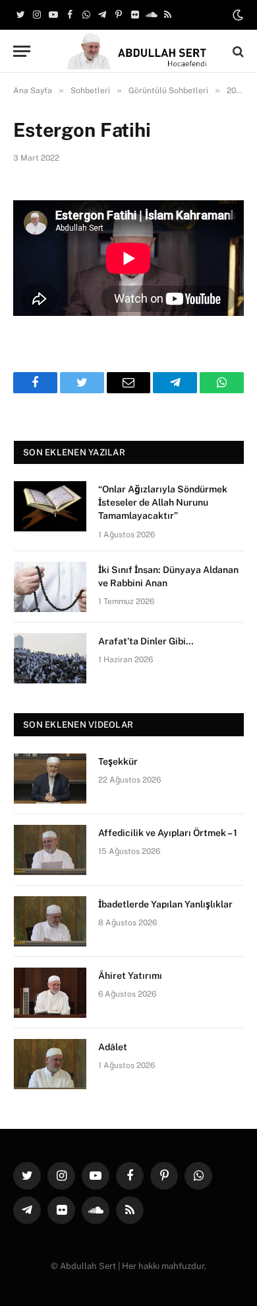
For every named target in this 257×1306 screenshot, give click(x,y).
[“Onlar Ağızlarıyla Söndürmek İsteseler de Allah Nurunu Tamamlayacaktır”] (50, 506)
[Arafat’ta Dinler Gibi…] (50, 658)
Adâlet (112, 1047)
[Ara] (237, 51)
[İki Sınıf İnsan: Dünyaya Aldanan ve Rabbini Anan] (50, 587)
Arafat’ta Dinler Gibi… (146, 641)
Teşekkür (118, 761)
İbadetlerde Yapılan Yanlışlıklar (165, 904)
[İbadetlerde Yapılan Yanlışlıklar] (50, 921)
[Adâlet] (50, 1064)
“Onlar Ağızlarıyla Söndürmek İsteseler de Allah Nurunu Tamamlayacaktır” (162, 502)
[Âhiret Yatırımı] (50, 993)
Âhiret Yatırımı (130, 975)
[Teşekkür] (50, 778)
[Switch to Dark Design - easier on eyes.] (236, 15)
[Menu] (21, 51)
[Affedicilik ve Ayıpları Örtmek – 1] (50, 850)
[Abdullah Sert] (135, 51)
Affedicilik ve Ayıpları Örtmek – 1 (167, 832)
